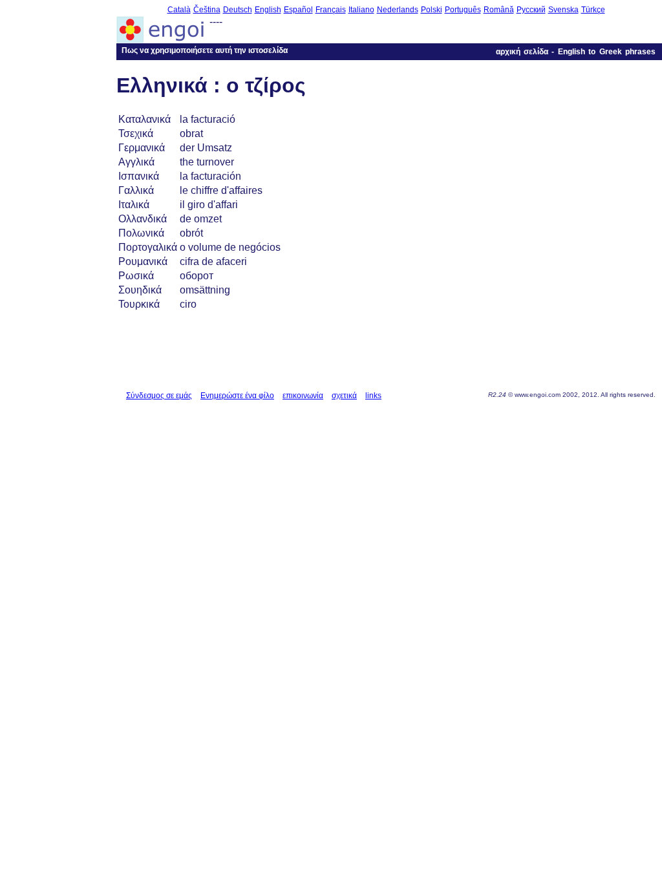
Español (298, 9)
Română (499, 9)
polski (431, 9)
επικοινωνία (303, 395)
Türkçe (593, 9)
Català (179, 9)
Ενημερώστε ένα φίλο (237, 395)
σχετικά (344, 395)
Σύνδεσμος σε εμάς (159, 395)
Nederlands (397, 9)
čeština (206, 9)
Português (463, 9)
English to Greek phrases (607, 51)
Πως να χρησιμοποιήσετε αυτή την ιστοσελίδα (205, 50)
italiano (361, 9)
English (268, 9)
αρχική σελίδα (522, 51)
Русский (531, 9)
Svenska (563, 9)
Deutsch (237, 9)
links (373, 395)
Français (330, 9)
